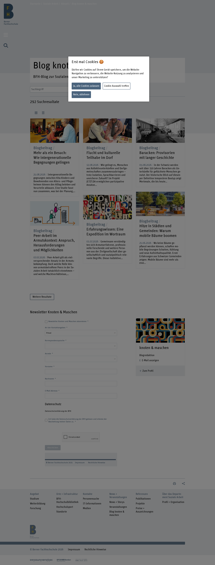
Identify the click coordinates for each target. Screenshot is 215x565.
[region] (108, 79)
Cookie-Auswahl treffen (116, 86)
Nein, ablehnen (81, 94)
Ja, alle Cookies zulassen (86, 86)
